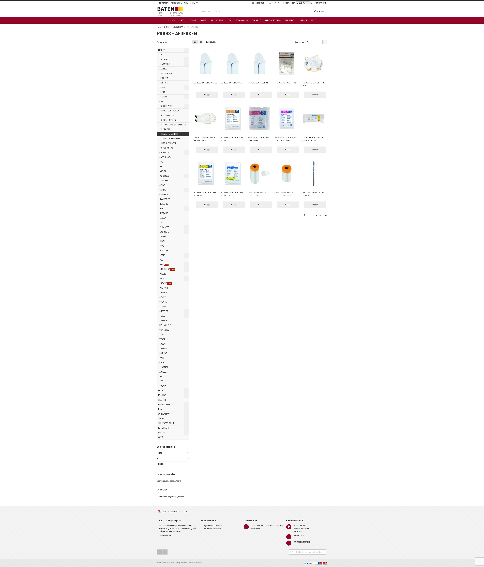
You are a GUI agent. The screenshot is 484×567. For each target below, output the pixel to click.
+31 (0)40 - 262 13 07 (189, 3)
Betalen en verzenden (212, 529)
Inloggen (281, 3)
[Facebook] (159, 551)
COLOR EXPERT (178, 27)
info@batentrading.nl (302, 542)
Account (272, 3)
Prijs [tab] (159, 453)
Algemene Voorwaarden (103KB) (174, 512)
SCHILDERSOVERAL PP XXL (205, 83)
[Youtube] (165, 551)
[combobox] (242, 11)
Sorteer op (299, 42)
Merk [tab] (159, 458)
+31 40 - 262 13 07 (301, 535)
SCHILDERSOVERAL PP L (258, 83)
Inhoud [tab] (160, 464)
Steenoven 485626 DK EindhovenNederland (301, 528)
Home (159, 27)
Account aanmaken (318, 3)
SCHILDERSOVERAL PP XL (232, 83)
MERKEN (167, 27)
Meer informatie (165, 535)
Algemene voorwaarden (213, 525)
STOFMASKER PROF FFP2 (285, 83)
